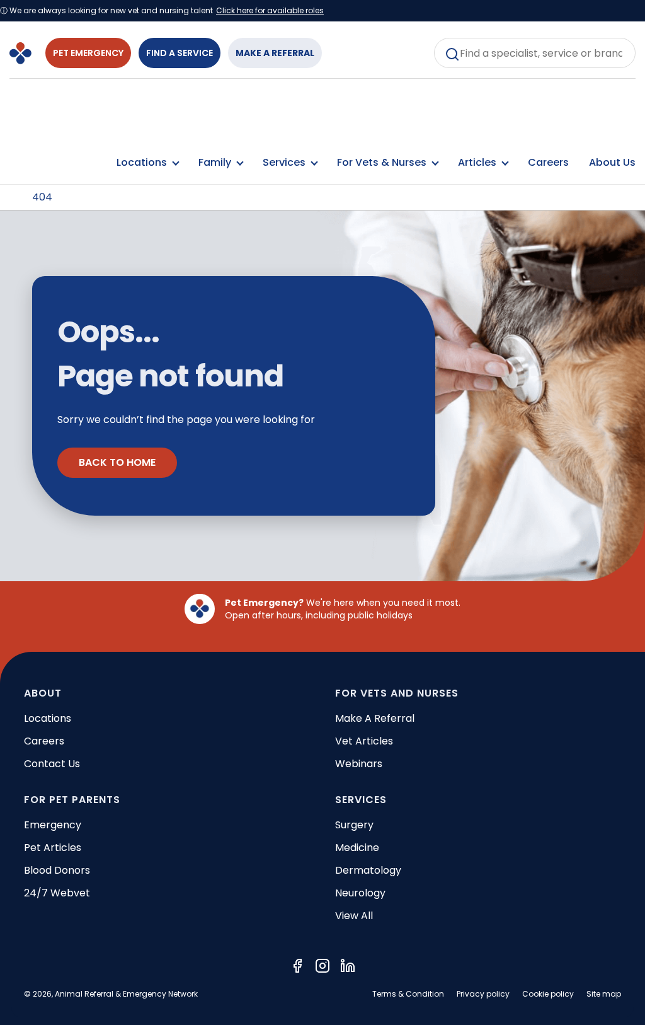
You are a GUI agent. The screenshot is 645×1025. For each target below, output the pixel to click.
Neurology (360, 893)
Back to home (117, 462)
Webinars (358, 763)
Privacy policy (483, 993)
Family (216, 162)
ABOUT (43, 693)
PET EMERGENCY (88, 53)
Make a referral (374, 718)
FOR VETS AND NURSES (397, 693)
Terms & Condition (408, 993)
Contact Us (52, 763)
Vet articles (364, 741)
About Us (612, 162)
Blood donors (57, 870)
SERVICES (361, 799)
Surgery (354, 825)
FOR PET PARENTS (72, 799)
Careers (548, 162)
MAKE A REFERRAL (275, 53)
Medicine (357, 847)
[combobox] (535, 52)
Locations (47, 718)
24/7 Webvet (57, 893)
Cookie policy (548, 993)
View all (354, 915)
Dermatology (368, 870)
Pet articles (52, 847)
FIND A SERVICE (179, 53)
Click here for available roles (270, 10)
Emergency (52, 825)
